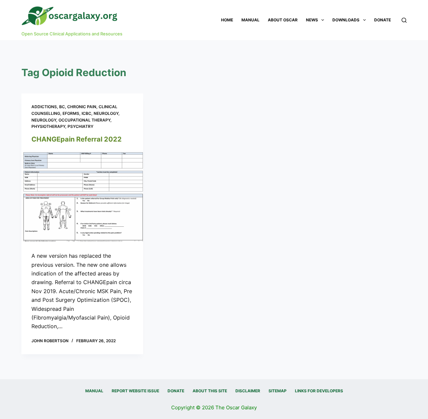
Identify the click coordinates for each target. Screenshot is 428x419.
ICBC (86, 113)
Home (227, 19)
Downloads (345, 19)
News (312, 19)
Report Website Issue (135, 390)
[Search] (404, 20)
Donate (382, 19)
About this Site (210, 390)
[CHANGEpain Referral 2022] (82, 195)
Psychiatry (80, 126)
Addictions (44, 106)
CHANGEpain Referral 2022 (76, 139)
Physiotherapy (48, 126)
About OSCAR (283, 19)
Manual (250, 19)
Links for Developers (319, 390)
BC (62, 106)
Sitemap (278, 390)
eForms (71, 113)
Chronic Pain (81, 106)
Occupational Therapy (84, 120)
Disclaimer (247, 390)
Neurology (106, 113)
